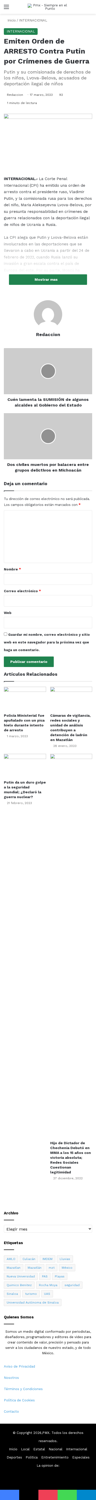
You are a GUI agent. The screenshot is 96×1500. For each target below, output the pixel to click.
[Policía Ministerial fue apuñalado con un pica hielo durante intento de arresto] (25, 699)
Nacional (55, 1449)
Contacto (11, 1411)
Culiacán (29, 1259)
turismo (31, 1294)
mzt (52, 1267)
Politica (32, 1457)
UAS (47, 1294)
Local (25, 1449)
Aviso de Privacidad (19, 1366)
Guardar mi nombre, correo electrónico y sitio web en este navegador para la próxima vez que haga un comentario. (47, 642)
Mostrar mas (47, 279)
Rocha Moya (48, 1285)
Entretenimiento (55, 1457)
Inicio (11, 20)
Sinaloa (12, 1294)
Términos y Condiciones (23, 1389)
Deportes (14, 1457)
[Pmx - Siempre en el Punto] (48, 7)
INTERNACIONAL (33, 20)
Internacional (76, 1449)
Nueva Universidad (21, 1276)
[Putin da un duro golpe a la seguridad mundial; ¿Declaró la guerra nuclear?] (25, 766)
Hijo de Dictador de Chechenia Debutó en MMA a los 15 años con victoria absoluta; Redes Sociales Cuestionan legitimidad (70, 1157)
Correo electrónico (22, 591)
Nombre (12, 569)
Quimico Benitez (19, 1285)
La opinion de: (48, 1465)
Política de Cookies (19, 1400)
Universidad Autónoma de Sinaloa (33, 1302)
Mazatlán (34, 1267)
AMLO (11, 1259)
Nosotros (11, 1378)
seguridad (72, 1285)
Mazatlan (13, 1267)
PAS (45, 1276)
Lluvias (65, 1259)
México (67, 1267)
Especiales (81, 1457)
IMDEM (47, 1259)
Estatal (39, 1449)
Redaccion (15, 95)
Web (8, 613)
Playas (60, 1276)
